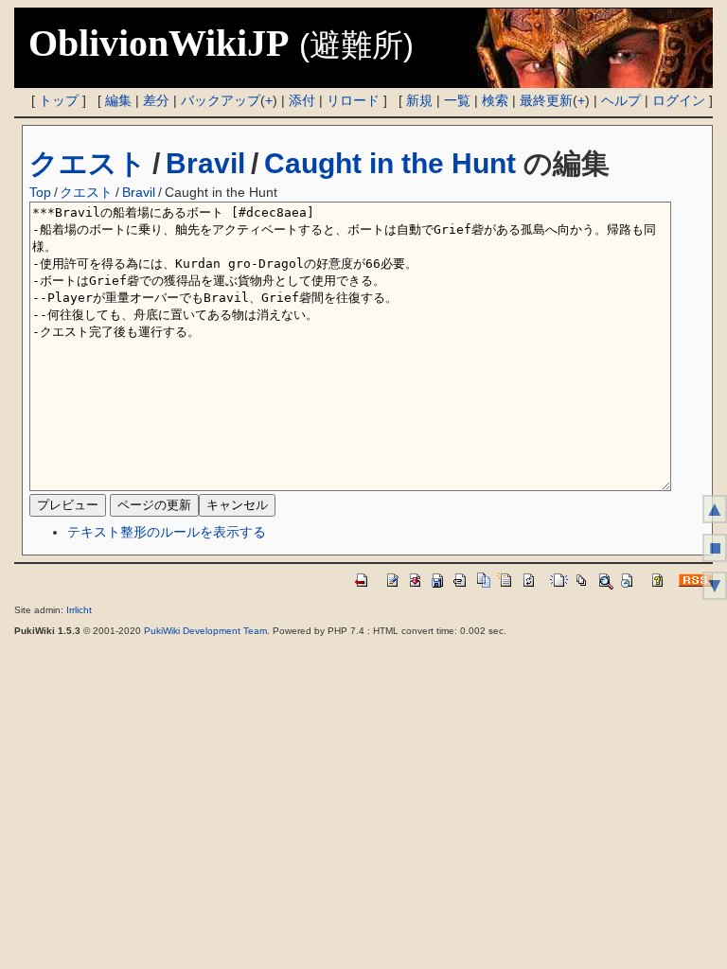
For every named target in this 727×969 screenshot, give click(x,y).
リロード (353, 100)
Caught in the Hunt (390, 163)
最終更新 (546, 100)
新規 (419, 100)
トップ (59, 100)
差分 (156, 100)
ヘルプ (621, 100)
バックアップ (220, 100)
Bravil (205, 163)
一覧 (457, 100)
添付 (302, 100)
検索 (495, 100)
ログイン (678, 100)
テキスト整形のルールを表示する (166, 531)
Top (40, 192)
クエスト (88, 163)
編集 (118, 100)
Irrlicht (79, 610)
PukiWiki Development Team (205, 630)
